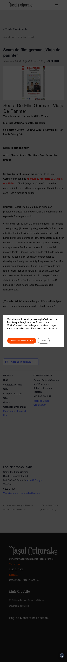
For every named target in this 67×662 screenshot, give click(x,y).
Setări (43, 340)
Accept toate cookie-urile (22, 340)
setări (55, 328)
